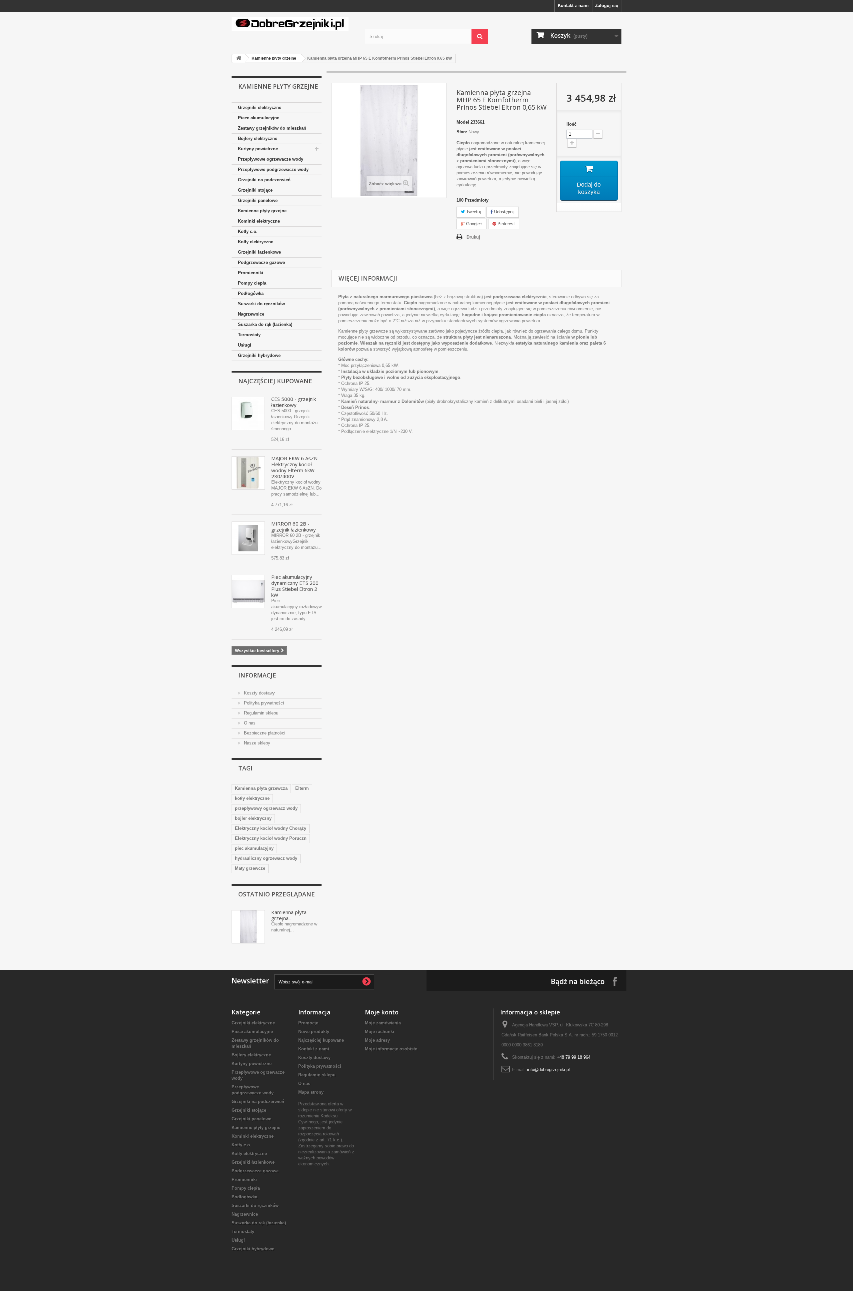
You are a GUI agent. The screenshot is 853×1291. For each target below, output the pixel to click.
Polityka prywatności (263, 702)
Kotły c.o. (248, 231)
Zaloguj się (606, 5)
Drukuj (473, 237)
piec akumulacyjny (254, 848)
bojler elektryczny (253, 818)
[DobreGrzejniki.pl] (293, 24)
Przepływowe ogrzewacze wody (270, 159)
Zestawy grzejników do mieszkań (272, 128)
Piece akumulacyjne (258, 117)
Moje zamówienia (383, 1022)
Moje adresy (377, 1040)
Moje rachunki (379, 1031)
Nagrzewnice (251, 314)
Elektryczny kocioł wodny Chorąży (270, 828)
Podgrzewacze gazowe (261, 262)
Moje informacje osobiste (391, 1048)
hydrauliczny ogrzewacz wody (266, 858)
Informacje (257, 675)
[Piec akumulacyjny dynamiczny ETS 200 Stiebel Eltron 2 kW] (248, 591)
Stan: (461, 131)
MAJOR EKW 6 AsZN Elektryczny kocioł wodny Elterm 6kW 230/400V (294, 467)
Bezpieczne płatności (264, 732)
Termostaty (249, 334)
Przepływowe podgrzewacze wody (273, 169)
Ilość (571, 124)
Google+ (473, 223)
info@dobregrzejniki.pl (548, 1069)
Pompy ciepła (252, 283)
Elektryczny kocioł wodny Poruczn (271, 838)
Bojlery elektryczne (257, 138)
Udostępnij (503, 211)
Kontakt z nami (573, 5)
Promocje (308, 1022)
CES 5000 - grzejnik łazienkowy (293, 402)
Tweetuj (473, 211)
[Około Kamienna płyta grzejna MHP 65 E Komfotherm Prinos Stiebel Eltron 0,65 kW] (248, 926)
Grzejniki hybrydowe (259, 355)
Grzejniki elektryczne (259, 107)
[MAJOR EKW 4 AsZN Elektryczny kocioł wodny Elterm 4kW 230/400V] (248, 473)
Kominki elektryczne (259, 221)
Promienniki (250, 272)
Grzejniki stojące (255, 190)
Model (462, 122)
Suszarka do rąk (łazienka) (265, 324)
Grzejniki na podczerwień (264, 179)
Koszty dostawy (259, 692)
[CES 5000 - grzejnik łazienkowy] (248, 413)
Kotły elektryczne (255, 241)
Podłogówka (251, 293)
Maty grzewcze (250, 868)
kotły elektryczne (252, 798)
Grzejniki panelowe (258, 200)
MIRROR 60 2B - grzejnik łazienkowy (293, 526)
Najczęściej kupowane (275, 381)
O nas (249, 722)
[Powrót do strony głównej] (238, 58)
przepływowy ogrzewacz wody (266, 808)
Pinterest (505, 223)
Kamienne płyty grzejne (274, 58)
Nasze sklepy (256, 742)
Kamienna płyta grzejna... (289, 915)
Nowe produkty (313, 1031)
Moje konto (382, 1012)
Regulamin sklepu (260, 712)
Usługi (244, 345)
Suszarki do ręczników (261, 303)
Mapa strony (311, 1092)
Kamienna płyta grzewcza (261, 788)
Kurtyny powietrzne (258, 148)
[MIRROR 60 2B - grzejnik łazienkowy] (248, 538)
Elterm (302, 788)
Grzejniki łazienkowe (259, 252)
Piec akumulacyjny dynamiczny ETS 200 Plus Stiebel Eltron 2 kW (295, 586)
